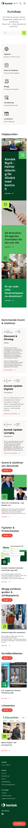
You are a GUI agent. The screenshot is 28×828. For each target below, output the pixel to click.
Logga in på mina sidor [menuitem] (8, 798)
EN (17, 3)
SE (14, 3)
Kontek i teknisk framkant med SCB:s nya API (12, 569)
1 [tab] (11, 517)
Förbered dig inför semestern (13, 632)
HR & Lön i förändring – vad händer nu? (12, 504)
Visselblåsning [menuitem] (6, 782)
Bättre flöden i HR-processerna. (9, 744)
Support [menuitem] (4, 793)
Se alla (6, 470)
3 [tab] (16, 517)
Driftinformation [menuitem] (7, 795)
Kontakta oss (19, 824)
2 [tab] (14, 517)
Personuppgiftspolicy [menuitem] (8, 784)
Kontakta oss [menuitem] (5, 776)
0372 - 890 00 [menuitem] (6, 765)
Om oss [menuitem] (4, 773)
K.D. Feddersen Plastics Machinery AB (11, 692)
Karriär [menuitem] (4, 779)
